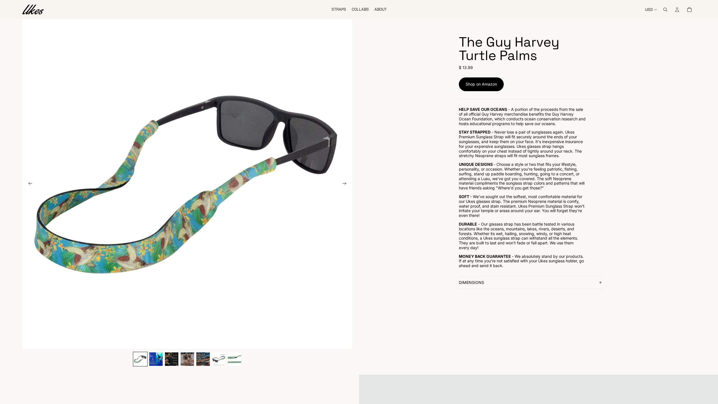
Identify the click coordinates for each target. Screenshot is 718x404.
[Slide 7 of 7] (234, 359)
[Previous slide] (28, 184)
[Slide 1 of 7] (140, 359)
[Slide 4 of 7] (187, 359)
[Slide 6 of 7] (218, 359)
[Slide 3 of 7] (171, 359)
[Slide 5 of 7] (203, 359)
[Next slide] (346, 184)
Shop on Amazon (481, 84)
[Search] (665, 9)
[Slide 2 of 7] (156, 359)
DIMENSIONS (471, 282)
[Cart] (689, 9)
